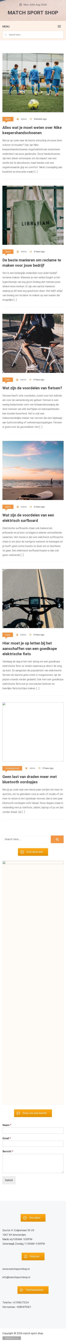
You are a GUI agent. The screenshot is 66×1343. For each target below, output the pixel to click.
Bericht (8, 1151)
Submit (9, 1180)
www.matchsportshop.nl (16, 1269)
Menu (6, 26)
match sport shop (33, 13)
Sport (7, 119)
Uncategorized (12, 768)
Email (7, 1138)
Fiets (7, 379)
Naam (7, 1125)
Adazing (15, 1338)
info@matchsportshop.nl (16, 1277)
